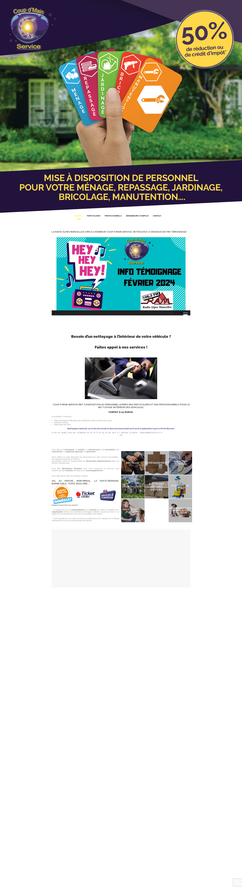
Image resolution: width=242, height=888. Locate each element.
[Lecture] (54, 313)
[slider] (186, 312)
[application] (121, 313)
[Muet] (181, 313)
